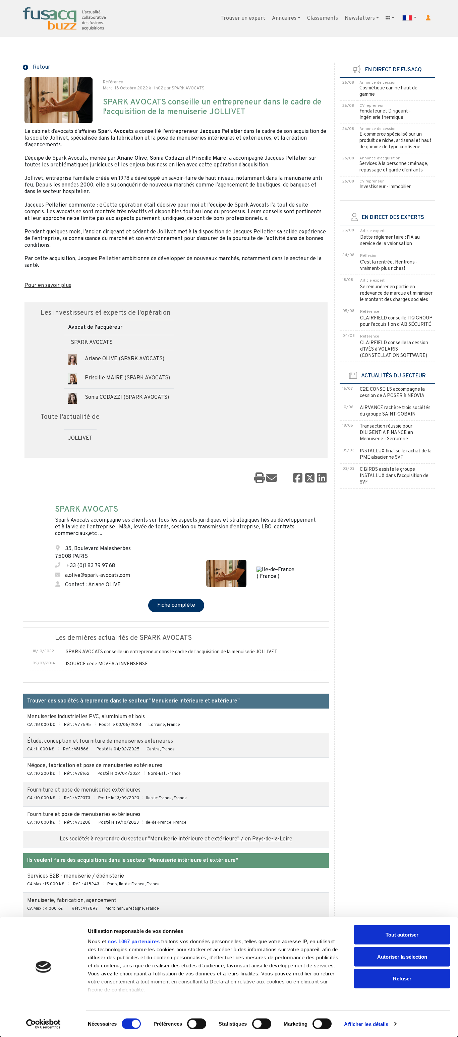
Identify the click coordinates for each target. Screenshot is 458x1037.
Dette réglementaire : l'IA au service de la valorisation (390, 240)
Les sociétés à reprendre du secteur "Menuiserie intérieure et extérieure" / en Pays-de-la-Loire (176, 839)
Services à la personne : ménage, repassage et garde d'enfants (393, 167)
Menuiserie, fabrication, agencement (71, 900)
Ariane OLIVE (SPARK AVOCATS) (124, 359)
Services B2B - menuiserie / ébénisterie (75, 876)
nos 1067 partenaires (134, 941)
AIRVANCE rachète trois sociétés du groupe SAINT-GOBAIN (395, 411)
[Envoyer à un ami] (271, 478)
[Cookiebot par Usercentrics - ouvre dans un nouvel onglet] (43, 1024)
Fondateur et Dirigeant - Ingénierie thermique (385, 114)
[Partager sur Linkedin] (322, 478)
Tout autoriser (402, 935)
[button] (428, 17)
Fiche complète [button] (176, 605)
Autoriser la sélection (402, 956)
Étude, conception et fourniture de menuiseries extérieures (100, 741)
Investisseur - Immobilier (385, 187)
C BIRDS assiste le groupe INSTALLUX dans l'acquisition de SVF (394, 476)
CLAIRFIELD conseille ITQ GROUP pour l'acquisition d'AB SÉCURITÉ (396, 321)
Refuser (402, 978)
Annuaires (284, 18)
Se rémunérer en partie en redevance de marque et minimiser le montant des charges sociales (396, 293)
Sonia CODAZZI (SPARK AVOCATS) (127, 397)
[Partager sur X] (309, 478)
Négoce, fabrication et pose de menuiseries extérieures (94, 765)
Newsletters (360, 18)
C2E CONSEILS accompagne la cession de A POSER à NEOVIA (392, 392)
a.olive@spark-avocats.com (97, 575)
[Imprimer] (259, 478)
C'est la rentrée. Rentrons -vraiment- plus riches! (388, 265)
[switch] (196, 1023)
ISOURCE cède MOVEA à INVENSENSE (107, 664)
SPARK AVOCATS (92, 342)
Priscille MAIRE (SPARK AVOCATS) (127, 378)
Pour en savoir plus (47, 285)
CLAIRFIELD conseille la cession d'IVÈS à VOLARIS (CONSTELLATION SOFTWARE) (394, 349)
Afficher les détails (366, 1024)
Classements (322, 18)
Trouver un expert (243, 18)
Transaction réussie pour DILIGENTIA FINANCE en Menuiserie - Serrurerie (386, 432)
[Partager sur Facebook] (297, 478)
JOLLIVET (80, 438)
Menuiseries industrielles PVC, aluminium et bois (86, 717)
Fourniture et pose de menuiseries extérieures (83, 790)
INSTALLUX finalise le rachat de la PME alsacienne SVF (396, 454)
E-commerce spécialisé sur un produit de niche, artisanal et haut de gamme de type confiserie (395, 140)
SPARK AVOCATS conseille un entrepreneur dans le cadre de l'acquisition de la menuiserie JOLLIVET (171, 652)
